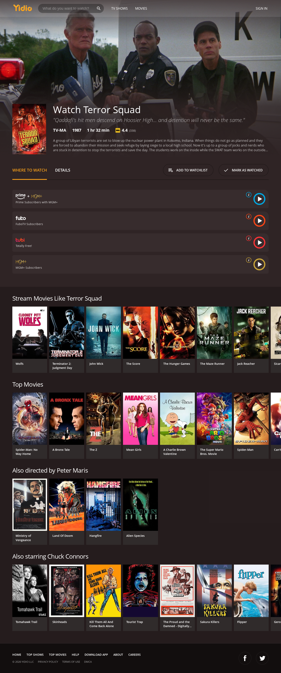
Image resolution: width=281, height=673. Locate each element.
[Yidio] (23, 9)
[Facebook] (245, 658)
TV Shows (119, 8)
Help (75, 655)
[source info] (247, 194)
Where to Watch (29, 170)
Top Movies (57, 655)
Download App (96, 655)
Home (16, 655)
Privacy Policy (48, 662)
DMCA (88, 662)
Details (62, 170)
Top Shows (35, 655)
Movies (141, 8)
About (118, 655)
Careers (134, 655)
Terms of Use (71, 662)
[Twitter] (262, 658)
